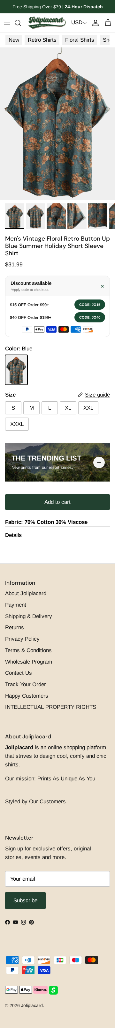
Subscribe (58, 551)
